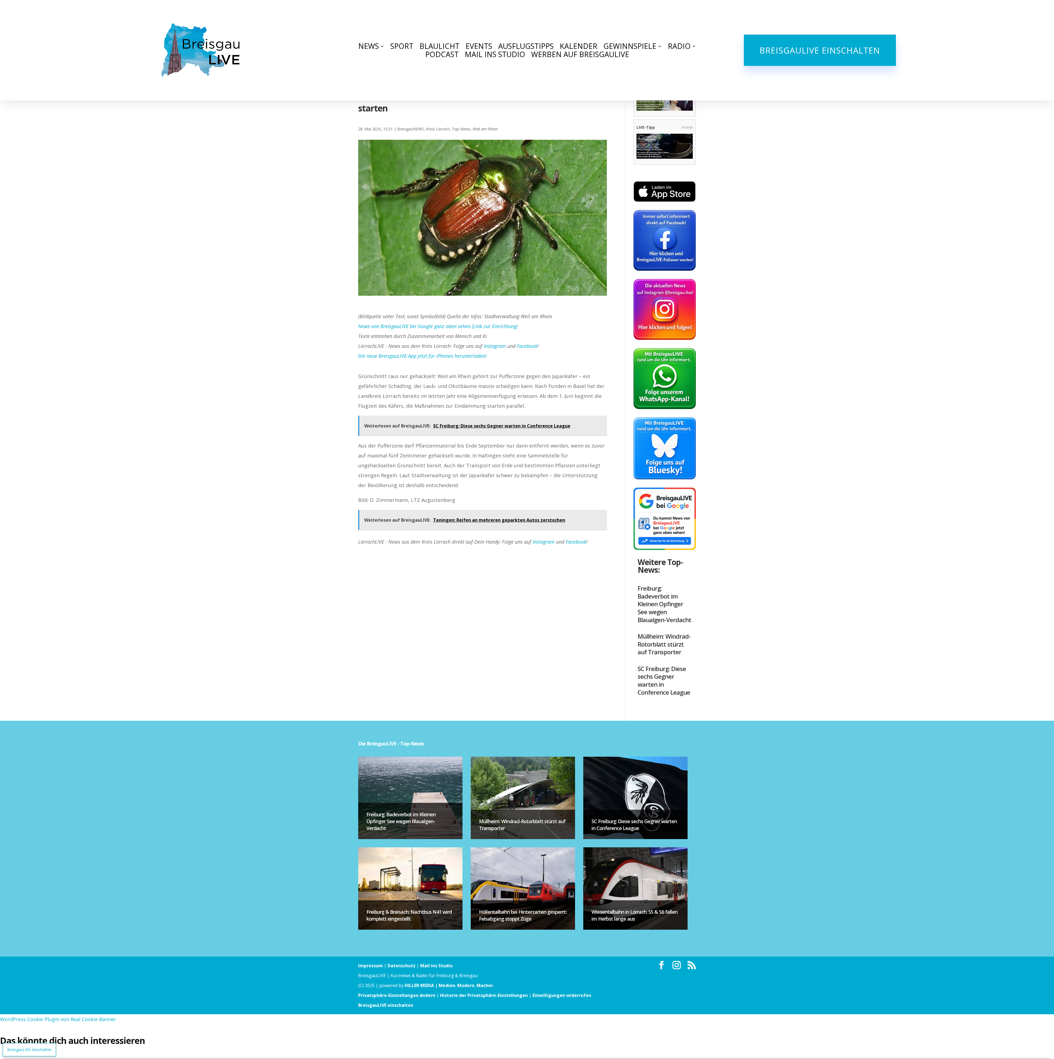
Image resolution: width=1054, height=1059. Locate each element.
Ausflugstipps (526, 47)
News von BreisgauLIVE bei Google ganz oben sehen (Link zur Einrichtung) (438, 326)
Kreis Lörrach (438, 129)
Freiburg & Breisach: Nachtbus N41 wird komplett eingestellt (409, 915)
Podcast (442, 55)
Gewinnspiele (629, 47)
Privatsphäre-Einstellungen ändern (396, 995)
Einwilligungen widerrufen (561, 995)
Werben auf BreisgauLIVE (580, 55)
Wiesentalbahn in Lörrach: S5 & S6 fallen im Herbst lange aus (634, 915)
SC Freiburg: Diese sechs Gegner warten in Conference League (664, 680)
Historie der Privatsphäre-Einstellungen (484, 995)
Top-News (461, 129)
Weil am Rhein (485, 129)
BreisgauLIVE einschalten (819, 50)
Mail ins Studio (495, 55)
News (368, 47)
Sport (401, 47)
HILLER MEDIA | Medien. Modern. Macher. (449, 985)
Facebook (527, 346)
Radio (679, 47)
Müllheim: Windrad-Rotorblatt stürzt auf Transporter (664, 644)
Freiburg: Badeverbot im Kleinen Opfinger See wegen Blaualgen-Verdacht (664, 604)
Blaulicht (439, 47)
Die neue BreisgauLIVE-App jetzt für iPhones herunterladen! (422, 356)
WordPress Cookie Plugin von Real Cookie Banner (58, 1019)
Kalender (578, 47)
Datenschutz (402, 966)
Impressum (370, 966)
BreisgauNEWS (410, 129)
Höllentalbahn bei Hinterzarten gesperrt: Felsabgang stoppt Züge (523, 915)
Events (479, 47)
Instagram (495, 346)
